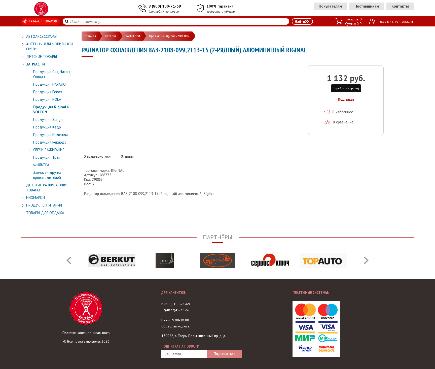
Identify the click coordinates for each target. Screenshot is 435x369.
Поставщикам (366, 6)
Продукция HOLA (47, 99)
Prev (68, 260)
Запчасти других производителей (47, 175)
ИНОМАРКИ (35, 197)
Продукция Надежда (50, 134)
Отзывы (127, 156)
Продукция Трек (46, 157)
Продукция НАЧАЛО (49, 84)
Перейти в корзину (346, 88)
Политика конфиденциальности (86, 332)
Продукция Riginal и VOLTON (169, 36)
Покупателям (330, 6)
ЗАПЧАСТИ (35, 64)
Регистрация (404, 21)
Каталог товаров (43, 21)
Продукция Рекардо (49, 142)
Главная (90, 36)
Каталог (110, 36)
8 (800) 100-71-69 (165, 6)
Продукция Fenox (47, 91)
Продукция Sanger (48, 119)
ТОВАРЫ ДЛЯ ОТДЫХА (45, 212)
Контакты (400, 6)
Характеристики (97, 156)
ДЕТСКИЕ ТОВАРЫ (41, 56)
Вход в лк (386, 21)
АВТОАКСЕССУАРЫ (41, 36)
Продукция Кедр (47, 127)
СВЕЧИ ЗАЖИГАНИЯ (48, 149)
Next (366, 260)
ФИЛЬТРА (41, 164)
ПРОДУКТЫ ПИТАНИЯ (44, 205)
